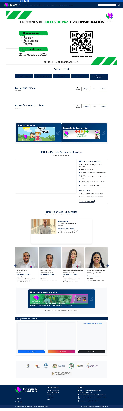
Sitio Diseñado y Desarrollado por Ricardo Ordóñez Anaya (94, 409)
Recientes (77, 89)
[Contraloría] (37, 368)
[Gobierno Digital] (92, 368)
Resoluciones (80, 76)
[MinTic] (61, 376)
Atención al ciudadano (43, 76)
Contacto (71, 5)
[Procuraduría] (28, 368)
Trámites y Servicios (61, 5)
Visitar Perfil (62, 354)
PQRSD (49, 402)
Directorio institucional (53, 393)
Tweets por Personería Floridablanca (92, 326)
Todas (95, 89)
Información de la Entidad (36, 5)
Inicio (26, 5)
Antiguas (86, 89)
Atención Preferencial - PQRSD (99, 76)
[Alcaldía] (58, 368)
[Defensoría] (46, 368)
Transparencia (50, 5)
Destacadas (103, 89)
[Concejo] (71, 368)
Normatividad (61, 76)
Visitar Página (32, 354)
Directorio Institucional (24, 76)
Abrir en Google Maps (88, 201)
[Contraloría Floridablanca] (80, 368)
